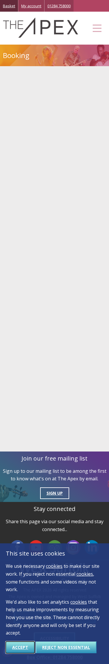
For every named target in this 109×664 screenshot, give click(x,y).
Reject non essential (66, 647)
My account (31, 5)
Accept (20, 647)
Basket (9, 5)
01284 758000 (59, 5)
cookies (54, 566)
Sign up (55, 493)
